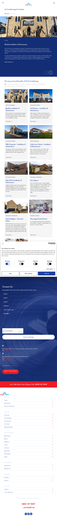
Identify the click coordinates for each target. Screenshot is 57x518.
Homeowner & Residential (38, 84)
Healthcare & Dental (25, 84)
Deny (10, 273)
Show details (49, 269)
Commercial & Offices (13, 84)
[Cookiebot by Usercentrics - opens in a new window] (49, 243)
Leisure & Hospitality (10, 86)
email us (30, 507)
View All (13, 14)
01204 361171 (7, 350)
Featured (7, 14)
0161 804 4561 (7, 360)
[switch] (21, 264)
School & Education (21, 86)
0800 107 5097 (7, 358)
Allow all (46, 273)
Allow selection (28, 273)
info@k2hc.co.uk (14, 365)
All (5, 84)
